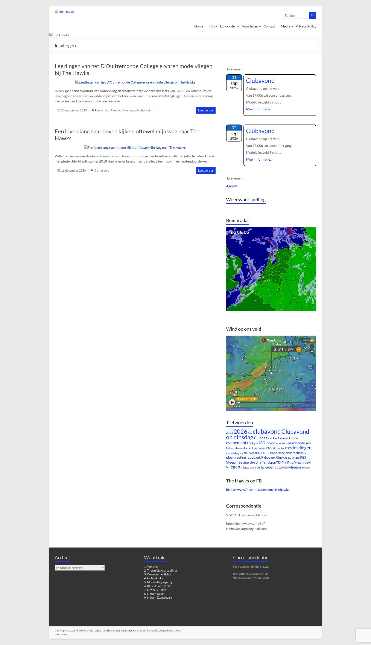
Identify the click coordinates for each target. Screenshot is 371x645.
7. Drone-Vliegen (155, 590)
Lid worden (228, 26)
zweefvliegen (290, 467)
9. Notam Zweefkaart (158, 597)
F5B (250, 443)
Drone (293, 438)
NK (260, 453)
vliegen (233, 466)
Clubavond (260, 80)
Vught (260, 467)
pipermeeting (236, 457)
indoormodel (283, 443)
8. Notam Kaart (154, 593)
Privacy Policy (306, 26)
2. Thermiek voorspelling (160, 570)
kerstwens (258, 448)
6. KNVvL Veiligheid (157, 586)
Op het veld (144, 110)
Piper (304, 453)
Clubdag (261, 438)
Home (198, 26)
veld (307, 462)
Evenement (102, 110)
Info (212, 26)
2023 (229, 432)
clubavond (267, 431)
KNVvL (271, 448)
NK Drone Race (274, 453)
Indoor (270, 443)
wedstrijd (271, 467)
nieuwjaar (250, 453)
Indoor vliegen (234, 448)
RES (303, 457)
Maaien (280, 448)
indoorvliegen (301, 443)
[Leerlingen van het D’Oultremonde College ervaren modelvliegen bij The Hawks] (135, 82)
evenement (236, 442)
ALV (250, 432)
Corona (283, 438)
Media (285, 26)
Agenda (231, 186)
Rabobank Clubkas (274, 457)
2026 (240, 431)
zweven (306, 467)
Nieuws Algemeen (123, 110)
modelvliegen (298, 447)
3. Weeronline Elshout (158, 574)
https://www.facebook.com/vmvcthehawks (257, 489)
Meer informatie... (259, 109)
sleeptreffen (258, 462)
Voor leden (250, 26)
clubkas (272, 438)
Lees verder (205, 110)
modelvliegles (234, 453)
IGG (262, 443)
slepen (272, 462)
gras (256, 443)
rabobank (253, 457)
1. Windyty (151, 566)
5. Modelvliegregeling (158, 582)
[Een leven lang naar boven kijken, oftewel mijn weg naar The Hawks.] (135, 147)
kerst (248, 448)
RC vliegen (294, 457)
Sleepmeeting (237, 462)
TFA (278, 462)
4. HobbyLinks (153, 578)
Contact (269, 26)
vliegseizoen (248, 467)
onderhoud (293, 453)
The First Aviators (293, 462)
